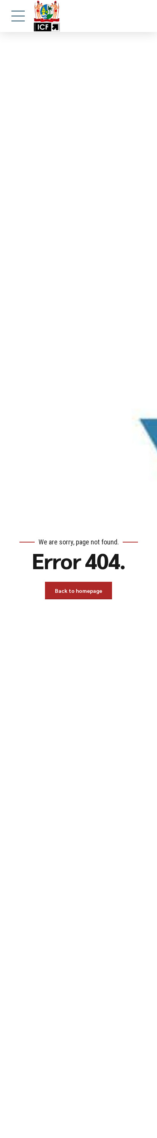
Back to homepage (78, 590)
